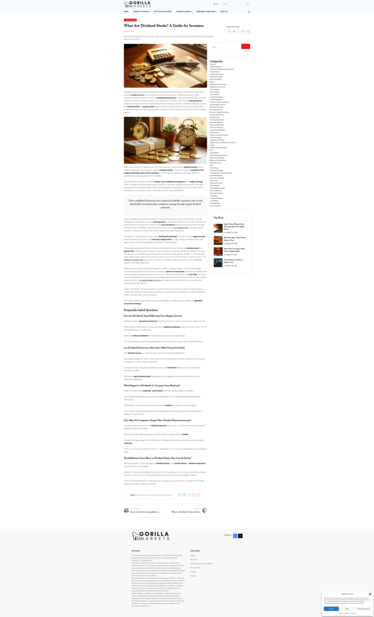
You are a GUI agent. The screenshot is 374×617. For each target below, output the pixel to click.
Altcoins (212, 64)
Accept (331, 609)
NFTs (211, 165)
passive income (167, 495)
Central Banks (215, 89)
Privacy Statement (344, 613)
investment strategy (154, 495)
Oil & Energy (214, 168)
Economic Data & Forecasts (219, 112)
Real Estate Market (216, 175)
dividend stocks (141, 495)
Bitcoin (212, 82)
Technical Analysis (216, 193)
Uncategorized (215, 203)
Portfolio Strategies (216, 170)
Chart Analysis (215, 92)
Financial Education (216, 125)
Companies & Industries (205, 11)
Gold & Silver (214, 132)
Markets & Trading (141, 11)
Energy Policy (214, 117)
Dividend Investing (216, 107)
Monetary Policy (215, 163)
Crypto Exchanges (216, 97)
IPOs (211, 150)
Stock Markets (215, 186)
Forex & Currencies (216, 127)
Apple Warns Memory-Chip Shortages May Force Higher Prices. (234, 226)
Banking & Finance (216, 77)
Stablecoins (214, 180)
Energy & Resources (217, 115)
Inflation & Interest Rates (218, 148)
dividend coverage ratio (133, 260)
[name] (138, 4)
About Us (224, 11)
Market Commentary (217, 158)
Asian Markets (215, 72)
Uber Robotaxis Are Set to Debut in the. (233, 261)
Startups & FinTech (216, 183)
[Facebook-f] (235, 536)
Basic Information (216, 79)
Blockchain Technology (218, 84)
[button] (370, 594)
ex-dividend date (181, 228)
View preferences (363, 609)
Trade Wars (214, 196)
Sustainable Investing (217, 188)
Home (126, 11)
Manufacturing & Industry (218, 155)
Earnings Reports (216, 110)
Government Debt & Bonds (219, 135)
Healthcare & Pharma (217, 140)
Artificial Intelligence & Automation (222, 69)
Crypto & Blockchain (162, 11)
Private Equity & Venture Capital (221, 173)
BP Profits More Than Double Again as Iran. (235, 238)
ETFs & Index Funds (217, 120)
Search (214, 47)
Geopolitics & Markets (217, 130)
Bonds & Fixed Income (217, 87)
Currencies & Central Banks (219, 102)
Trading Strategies (216, 198)
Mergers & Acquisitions (218, 160)
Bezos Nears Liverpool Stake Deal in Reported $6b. (234, 250)
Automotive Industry (217, 74)
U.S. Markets (214, 201)
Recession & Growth (217, 178)
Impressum (353, 613)
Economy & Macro (183, 11)
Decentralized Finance (217, 105)
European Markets (216, 122)
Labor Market (214, 153)
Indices (212, 145)
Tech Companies (215, 191)
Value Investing (215, 206)
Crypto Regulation (216, 99)
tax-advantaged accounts (150, 280)
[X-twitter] (240, 536)
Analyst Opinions (215, 67)
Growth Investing (216, 137)
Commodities (214, 94)
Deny (347, 609)
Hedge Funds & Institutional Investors (223, 142)
